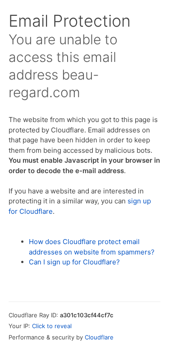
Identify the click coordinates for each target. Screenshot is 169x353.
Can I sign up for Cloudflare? (74, 262)
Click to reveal (52, 325)
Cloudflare (99, 337)
